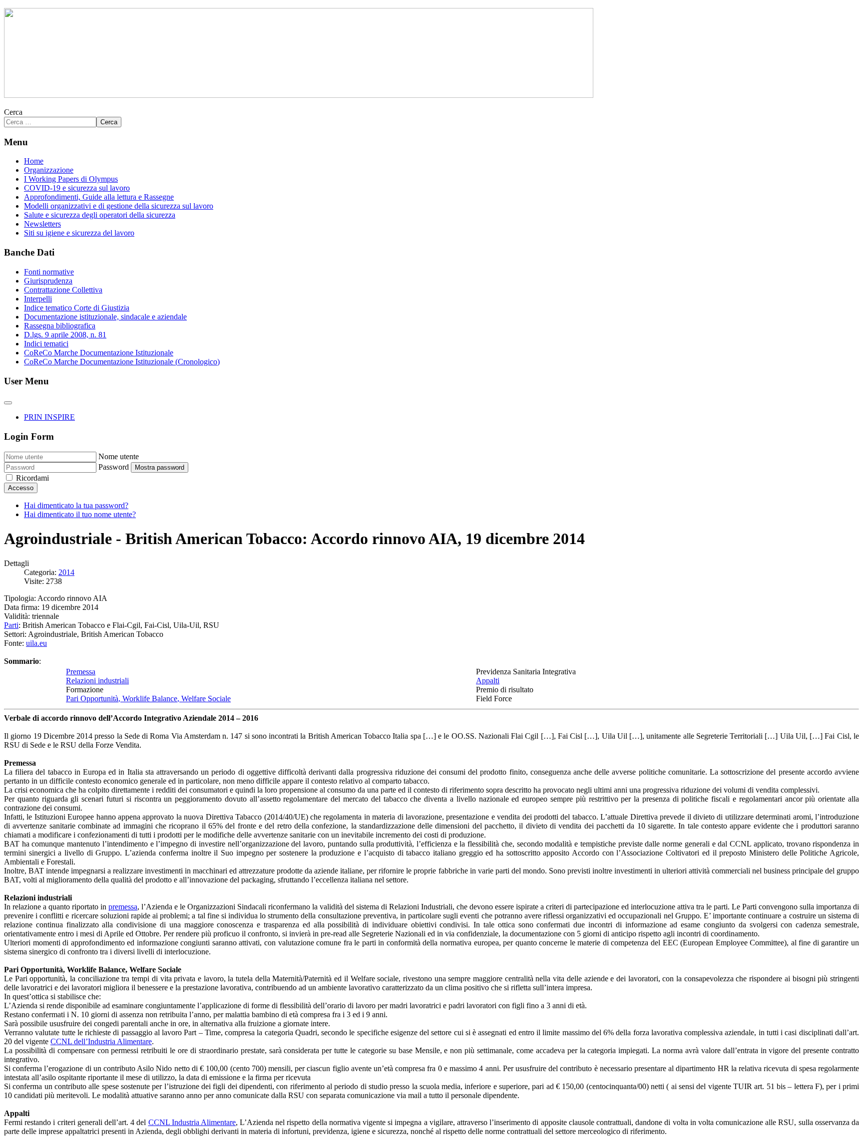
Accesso (20, 488)
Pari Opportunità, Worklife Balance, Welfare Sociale (148, 698)
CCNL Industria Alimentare (192, 1122)
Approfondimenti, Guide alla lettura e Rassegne (99, 197)
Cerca (13, 112)
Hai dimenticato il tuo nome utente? (80, 514)
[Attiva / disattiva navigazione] (8, 402)
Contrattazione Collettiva (63, 289)
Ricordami (32, 478)
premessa (122, 906)
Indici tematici (46, 343)
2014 (66, 572)
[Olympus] (298, 95)
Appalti (487, 680)
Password (113, 467)
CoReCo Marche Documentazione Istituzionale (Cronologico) (122, 361)
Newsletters (42, 224)
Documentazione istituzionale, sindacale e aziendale (105, 316)
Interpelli (38, 298)
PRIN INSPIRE (49, 417)
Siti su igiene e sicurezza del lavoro (79, 233)
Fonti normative (49, 272)
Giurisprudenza (48, 281)
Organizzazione (48, 170)
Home (33, 161)
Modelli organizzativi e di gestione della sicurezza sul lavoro (118, 206)
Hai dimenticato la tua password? (76, 505)
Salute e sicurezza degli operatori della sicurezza (99, 215)
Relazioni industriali (97, 680)
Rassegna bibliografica (59, 325)
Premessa (80, 671)
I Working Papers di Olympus (71, 179)
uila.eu (36, 643)
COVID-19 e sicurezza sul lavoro (77, 188)
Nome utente (118, 456)
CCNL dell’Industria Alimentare (101, 1041)
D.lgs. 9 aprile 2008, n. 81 (65, 334)
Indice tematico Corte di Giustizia (76, 307)
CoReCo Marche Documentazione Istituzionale (98, 352)
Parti (11, 625)
